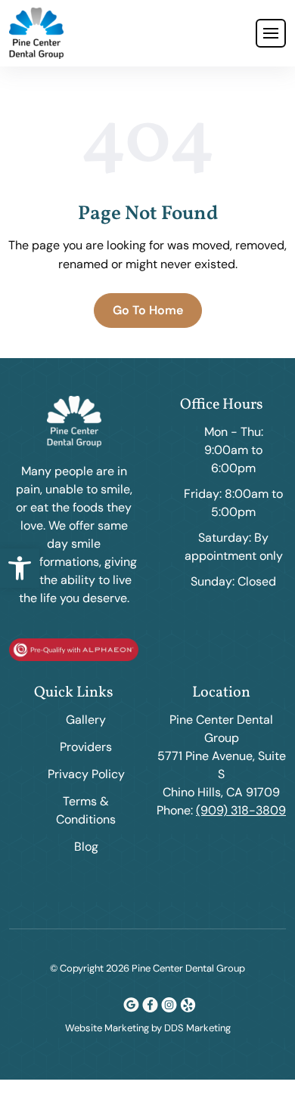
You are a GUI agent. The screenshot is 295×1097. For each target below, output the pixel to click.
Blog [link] (86, 846)
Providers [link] (86, 747)
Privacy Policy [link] (86, 774)
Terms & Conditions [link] (86, 810)
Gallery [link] (86, 720)
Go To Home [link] (148, 310)
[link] (19, 568)
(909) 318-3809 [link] (241, 810)
